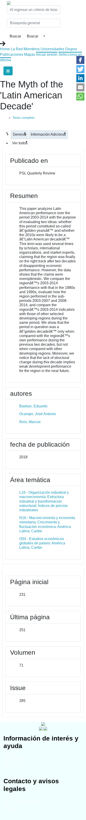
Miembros (32, 49)
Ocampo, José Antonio (37, 414)
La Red (17, 49)
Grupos (71, 49)
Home (5, 49)
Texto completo (24, 117)
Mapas (29, 54)
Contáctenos (11, 810)
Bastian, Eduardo (33, 406)
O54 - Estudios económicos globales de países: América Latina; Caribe (42, 543)
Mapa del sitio (12, 796)
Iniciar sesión (47, 54)
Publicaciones (11, 54)
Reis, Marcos (30, 422)
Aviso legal (10, 805)
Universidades (52, 49)
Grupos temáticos (15, 763)
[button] (80, 60)
